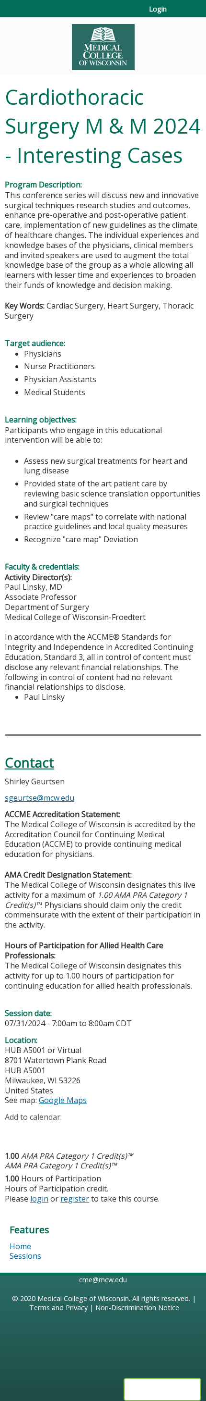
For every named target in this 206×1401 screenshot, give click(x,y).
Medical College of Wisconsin (83, 1298)
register (74, 1198)
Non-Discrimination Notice (137, 1307)
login (39, 1198)
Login (158, 9)
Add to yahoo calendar (36, 1132)
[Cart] (178, 14)
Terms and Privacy (58, 1307)
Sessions (25, 1256)
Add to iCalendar (58, 1131)
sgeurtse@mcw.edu (39, 798)
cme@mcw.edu (103, 1279)
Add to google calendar (14, 1132)
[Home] (103, 43)
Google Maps (63, 1100)
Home (20, 1246)
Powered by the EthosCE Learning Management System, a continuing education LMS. (162, 1389)
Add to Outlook (81, 1132)
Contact (29, 762)
